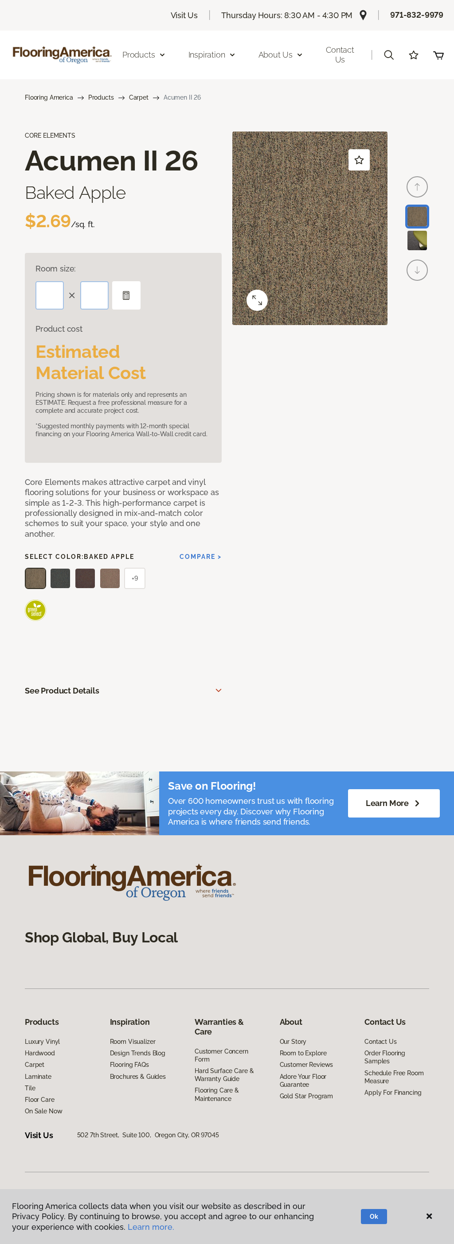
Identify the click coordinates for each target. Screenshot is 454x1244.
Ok (374, 1216)
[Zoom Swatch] (257, 300)
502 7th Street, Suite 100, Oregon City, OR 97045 (148, 1135)
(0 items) (438, 55)
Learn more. (151, 1227)
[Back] (417, 187)
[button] (389, 55)
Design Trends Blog (137, 1053)
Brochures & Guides (138, 1076)
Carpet (139, 97)
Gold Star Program (306, 1096)
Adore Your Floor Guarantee (303, 1080)
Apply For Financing (392, 1092)
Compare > (201, 556)
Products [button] (138, 54)
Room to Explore (303, 1053)
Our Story (293, 1041)
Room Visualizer (133, 1041)
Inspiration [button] (206, 54)
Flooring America (49, 97)
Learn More (387, 803)
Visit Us (184, 15)
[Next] (417, 270)
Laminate (38, 1076)
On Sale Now (43, 1111)
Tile (30, 1088)
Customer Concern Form (221, 1055)
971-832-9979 (416, 14)
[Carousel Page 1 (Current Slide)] (417, 217)
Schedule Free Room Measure (393, 1077)
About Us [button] (275, 54)
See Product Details (62, 690)
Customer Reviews (306, 1064)
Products (101, 97)
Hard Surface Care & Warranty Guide (224, 1074)
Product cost (58, 328)
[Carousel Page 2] (417, 240)
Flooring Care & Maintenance (217, 1094)
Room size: (55, 268)
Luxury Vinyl (42, 1041)
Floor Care (40, 1099)
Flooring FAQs (129, 1064)
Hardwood (40, 1053)
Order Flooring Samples (384, 1057)
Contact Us (340, 54)
